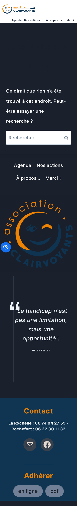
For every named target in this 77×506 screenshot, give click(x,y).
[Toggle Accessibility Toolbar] (5, 247)
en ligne (28, 491)
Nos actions (50, 165)
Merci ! (71, 20)
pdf (54, 491)
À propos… (28, 178)
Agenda (16, 20)
